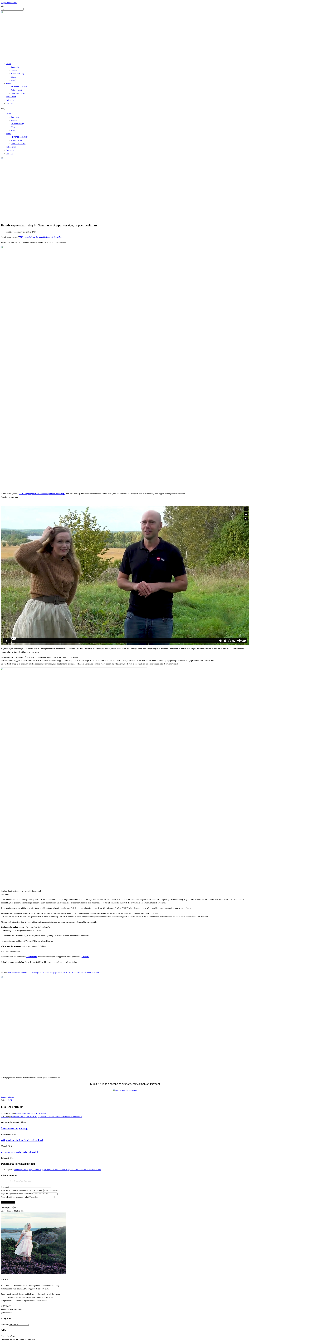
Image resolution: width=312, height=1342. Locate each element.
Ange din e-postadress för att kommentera (17, 1194)
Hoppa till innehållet (9, 3)
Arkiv (3, 1336)
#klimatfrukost (16, 90)
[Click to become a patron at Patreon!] (125, 1090)
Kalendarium (11, 97)
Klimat (8, 83)
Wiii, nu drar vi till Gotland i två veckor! (22, 1140)
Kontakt (14, 80)
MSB (10, 1100)
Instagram (9, 103)
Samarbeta (15, 67)
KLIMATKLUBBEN (19, 87)
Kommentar (5, 1187)
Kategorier (10, 100)
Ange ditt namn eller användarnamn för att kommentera (22, 1190)
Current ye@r (7, 1207)
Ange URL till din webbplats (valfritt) (15, 1197)
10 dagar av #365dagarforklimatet (19, 1151)
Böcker (13, 77)
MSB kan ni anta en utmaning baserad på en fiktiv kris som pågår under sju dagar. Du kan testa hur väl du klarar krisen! (53, 972)
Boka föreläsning (17, 73)
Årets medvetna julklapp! (14, 1128)
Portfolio (14, 70)
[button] (156, 108)
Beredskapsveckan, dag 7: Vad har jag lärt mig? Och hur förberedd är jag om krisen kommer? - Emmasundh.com (57, 1170)
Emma (8, 64)
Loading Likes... (7, 1097)
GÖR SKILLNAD (18, 93)
